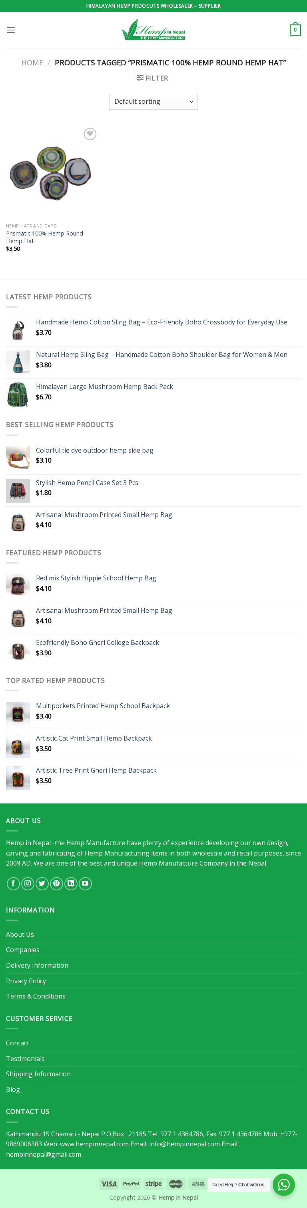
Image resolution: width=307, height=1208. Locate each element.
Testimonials (25, 1058)
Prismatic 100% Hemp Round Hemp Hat (44, 237)
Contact (17, 1043)
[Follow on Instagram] (27, 883)
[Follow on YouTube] (85, 883)
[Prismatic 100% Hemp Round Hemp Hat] (52, 172)
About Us (20, 934)
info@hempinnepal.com (184, 1144)
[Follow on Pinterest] (56, 883)
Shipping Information (38, 1073)
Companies (23, 949)
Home (32, 62)
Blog (13, 1089)
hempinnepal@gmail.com (43, 1154)
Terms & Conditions (36, 996)
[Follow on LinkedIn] (71, 883)
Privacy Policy (26, 980)
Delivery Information (37, 965)
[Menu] (11, 30)
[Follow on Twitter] (42, 883)
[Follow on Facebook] (13, 883)
